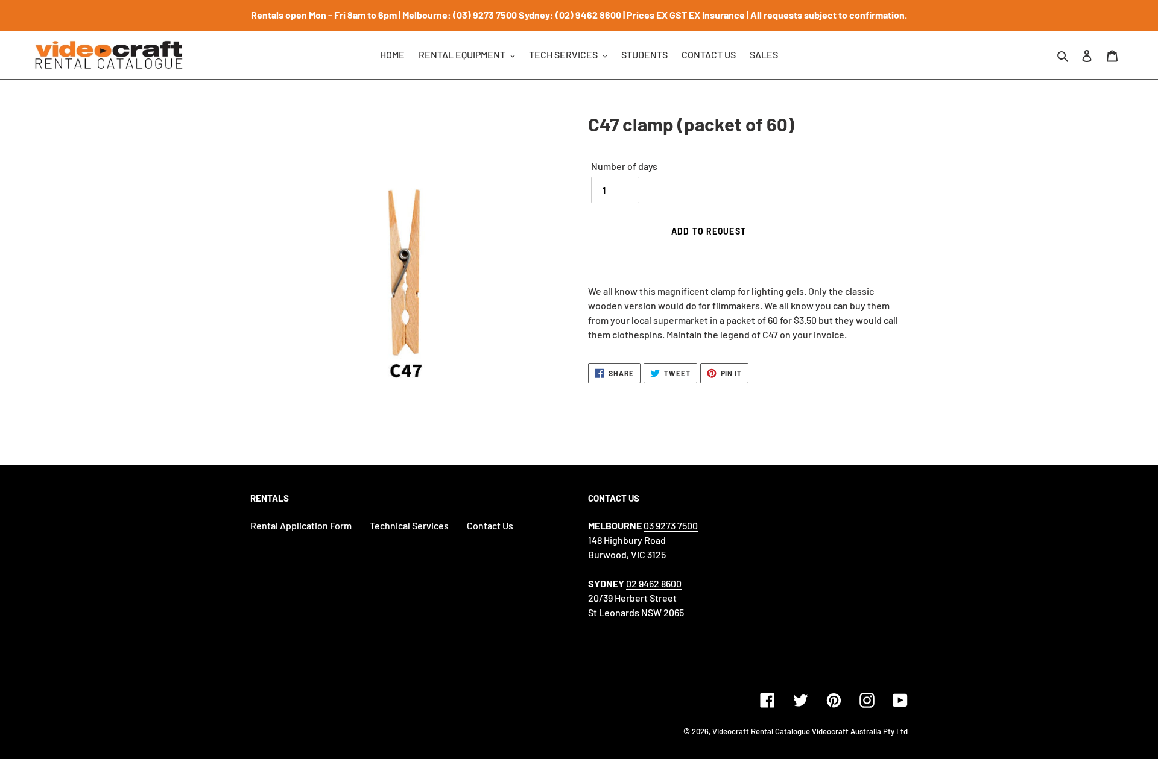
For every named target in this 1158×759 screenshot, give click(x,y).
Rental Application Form (301, 525)
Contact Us (490, 525)
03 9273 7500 (671, 525)
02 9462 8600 (654, 583)
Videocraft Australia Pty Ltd (860, 731)
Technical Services (409, 525)
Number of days (624, 166)
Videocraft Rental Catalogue (761, 731)
